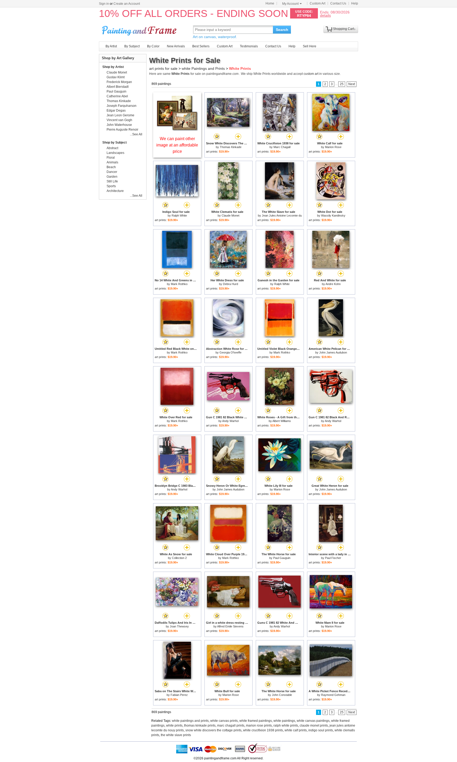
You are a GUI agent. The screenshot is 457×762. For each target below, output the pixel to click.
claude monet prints (314, 725)
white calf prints (296, 730)
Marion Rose (333, 147)
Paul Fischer (333, 557)
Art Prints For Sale (140, 29)
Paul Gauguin (281, 557)
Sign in (104, 4)
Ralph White (179, 215)
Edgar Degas (116, 110)
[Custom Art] (177, 129)
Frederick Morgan (119, 82)
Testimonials (249, 46)
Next (351, 84)
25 (342, 84)
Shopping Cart (343, 29)
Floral (111, 157)
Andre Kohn (333, 284)
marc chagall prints (230, 725)
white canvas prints (224, 721)
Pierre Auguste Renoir (122, 129)
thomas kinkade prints (200, 725)
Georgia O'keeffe (230, 352)
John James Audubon (333, 352)
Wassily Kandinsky (333, 215)
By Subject (132, 46)
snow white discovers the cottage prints (213, 730)
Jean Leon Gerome (120, 115)
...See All (136, 134)
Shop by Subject (114, 142)
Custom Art (317, 3)
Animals (112, 162)
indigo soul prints (320, 730)
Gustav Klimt (116, 77)
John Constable (282, 694)
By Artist (111, 46)
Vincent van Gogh (119, 120)
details (325, 15)
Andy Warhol (230, 421)
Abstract (112, 148)
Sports (111, 186)
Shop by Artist (113, 67)
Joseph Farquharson (121, 106)
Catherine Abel (117, 96)
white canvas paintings (313, 721)
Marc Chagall (281, 147)
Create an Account (126, 4)
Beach (111, 167)
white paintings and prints (190, 721)
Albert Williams (281, 421)
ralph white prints (285, 725)
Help (354, 3)
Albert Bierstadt (118, 87)
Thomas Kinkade (230, 147)
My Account (290, 4)
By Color (153, 46)
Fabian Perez (179, 694)
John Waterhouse (119, 125)
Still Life (112, 181)
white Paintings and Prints (203, 68)
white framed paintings (255, 721)
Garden (112, 176)
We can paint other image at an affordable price (177, 145)
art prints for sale (163, 68)
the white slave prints (176, 735)
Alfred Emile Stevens (230, 626)
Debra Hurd (230, 284)
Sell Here (309, 46)
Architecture (115, 191)
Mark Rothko (179, 284)
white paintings (284, 721)
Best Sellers (200, 46)
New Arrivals (176, 46)
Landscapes (115, 153)
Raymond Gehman (333, 694)
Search (282, 29)
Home (270, 3)
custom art (311, 74)
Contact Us (338, 3)
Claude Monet (230, 215)
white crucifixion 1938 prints (263, 730)
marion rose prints (259, 725)
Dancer (112, 172)
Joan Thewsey (179, 626)
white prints (174, 725)
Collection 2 (179, 557)
